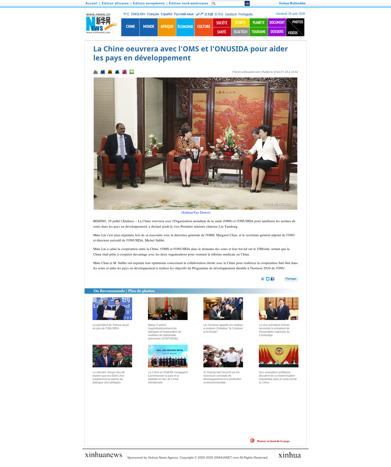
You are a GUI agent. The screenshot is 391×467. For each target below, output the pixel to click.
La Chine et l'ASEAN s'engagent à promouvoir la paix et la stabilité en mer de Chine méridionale (168, 377)
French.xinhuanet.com (246, 72)
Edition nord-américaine (188, 3)
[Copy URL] (117, 72)
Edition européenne (149, 3)
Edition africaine (115, 3)
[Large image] (124, 72)
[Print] (110, 72)
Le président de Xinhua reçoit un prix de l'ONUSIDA (111, 326)
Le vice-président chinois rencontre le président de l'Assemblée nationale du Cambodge (274, 330)
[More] (131, 72)
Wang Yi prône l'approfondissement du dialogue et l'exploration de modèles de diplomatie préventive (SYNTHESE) (164, 331)
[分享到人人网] (281, 279)
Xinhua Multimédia (292, 3)
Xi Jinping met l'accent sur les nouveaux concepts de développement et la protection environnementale (222, 377)
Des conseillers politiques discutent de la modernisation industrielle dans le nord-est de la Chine (278, 377)
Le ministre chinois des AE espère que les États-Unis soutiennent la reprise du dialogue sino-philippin (109, 377)
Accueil (92, 3)
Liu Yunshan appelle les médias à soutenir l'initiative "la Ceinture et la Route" (223, 328)
